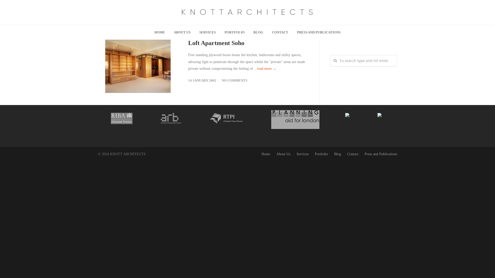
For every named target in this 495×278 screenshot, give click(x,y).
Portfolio (235, 32)
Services (207, 32)
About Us (182, 32)
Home (159, 32)
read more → (266, 69)
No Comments (234, 80)
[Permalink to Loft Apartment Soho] (138, 66)
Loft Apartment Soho (216, 43)
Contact (280, 32)
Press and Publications (319, 32)
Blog (258, 32)
